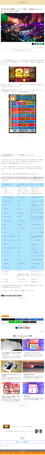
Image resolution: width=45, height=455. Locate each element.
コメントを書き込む (23, 442)
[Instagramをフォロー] (21, 328)
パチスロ (10, 295)
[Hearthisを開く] (28, 328)
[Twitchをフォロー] (26, 328)
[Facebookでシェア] (35, 44)
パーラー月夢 (20, 295)
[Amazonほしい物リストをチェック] (24, 328)
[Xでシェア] (33, 44)
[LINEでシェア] (40, 44)
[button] (43, 44)
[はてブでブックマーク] (38, 44)
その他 (3, 295)
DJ (6, 295)
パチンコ (14, 295)
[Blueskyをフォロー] (19, 328)
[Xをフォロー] (16, 328)
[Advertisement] (22, 55)
